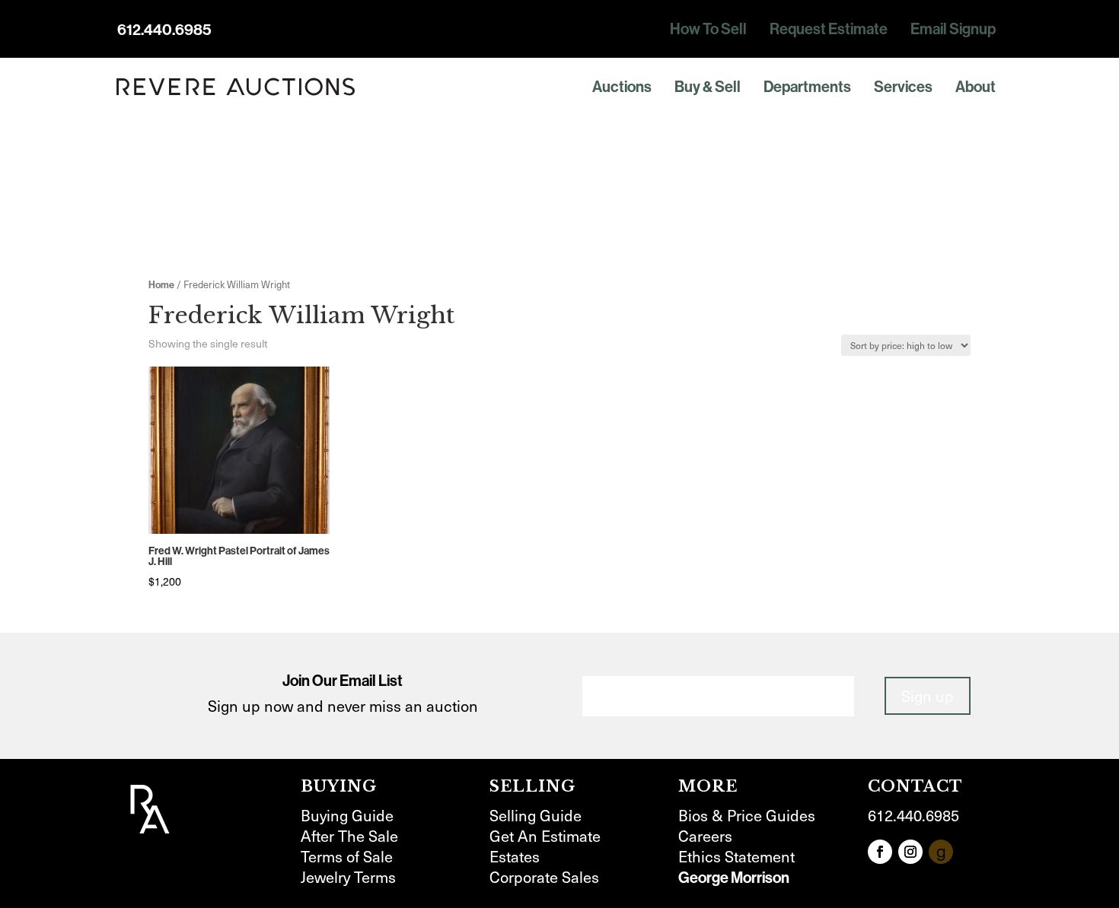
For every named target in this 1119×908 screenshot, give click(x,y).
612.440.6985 (164, 30)
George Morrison (733, 877)
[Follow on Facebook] (880, 852)
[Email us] (941, 852)
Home (161, 284)
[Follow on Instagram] (910, 852)
